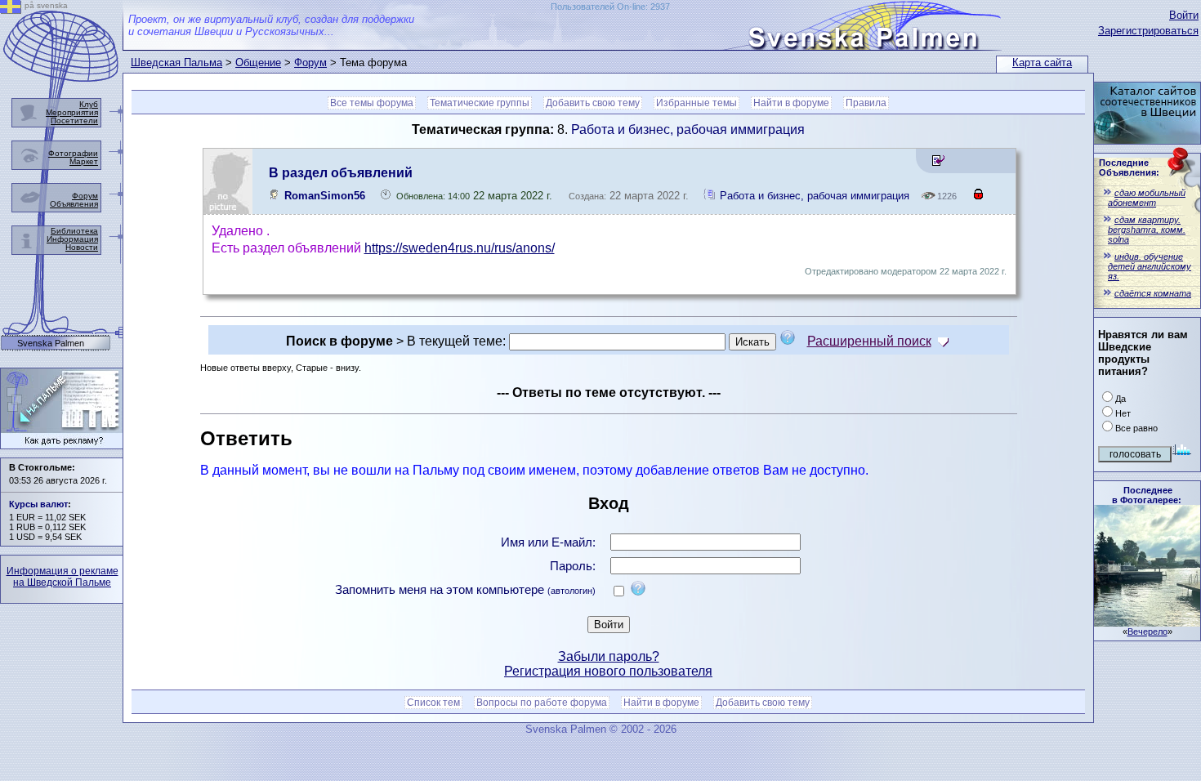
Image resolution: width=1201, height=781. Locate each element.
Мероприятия (72, 112)
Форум (310, 62)
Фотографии (73, 153)
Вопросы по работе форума (541, 702)
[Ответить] (938, 163)
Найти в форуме (791, 103)
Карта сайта (1042, 62)
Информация (72, 238)
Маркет (83, 161)
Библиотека (74, 230)
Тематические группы (479, 103)
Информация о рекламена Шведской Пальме (62, 576)
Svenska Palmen (50, 343)
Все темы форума (371, 103)
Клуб (88, 104)
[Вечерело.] (1147, 622)
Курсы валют (38, 504)
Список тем (433, 702)
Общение (258, 62)
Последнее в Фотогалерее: (1146, 495)
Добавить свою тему (593, 103)
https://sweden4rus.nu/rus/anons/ (459, 248)
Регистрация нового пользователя (608, 671)
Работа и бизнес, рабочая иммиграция (688, 129)
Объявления (74, 203)
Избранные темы (696, 103)
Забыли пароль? (608, 656)
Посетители (74, 120)
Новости (81, 247)
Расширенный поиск (869, 341)
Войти (1184, 15)
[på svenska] (10, 9)
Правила (866, 103)
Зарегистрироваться (1148, 31)
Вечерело (1147, 631)
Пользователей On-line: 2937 (610, 6)
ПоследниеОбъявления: (1129, 167)
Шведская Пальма (176, 62)
